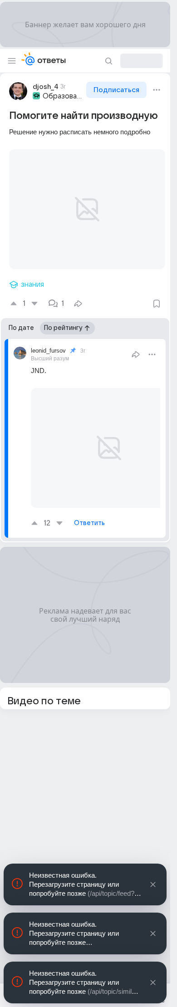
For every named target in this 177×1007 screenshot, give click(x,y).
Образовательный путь (63, 96)
